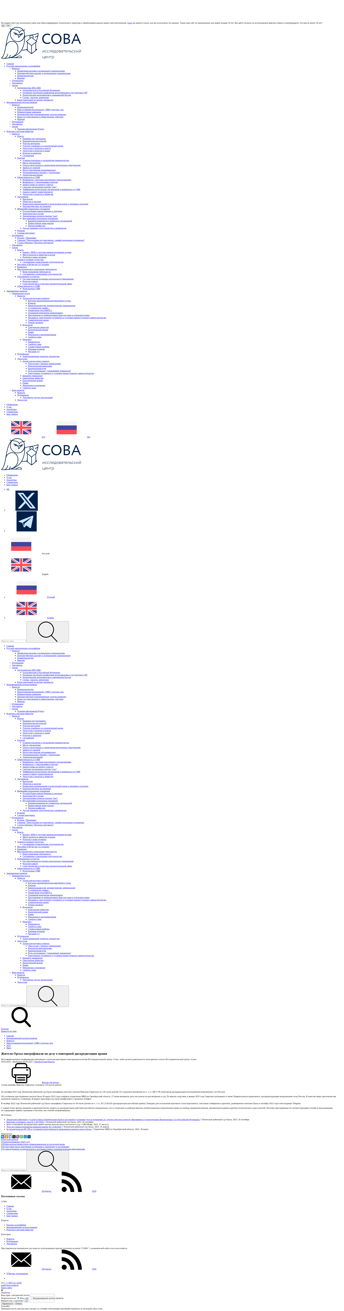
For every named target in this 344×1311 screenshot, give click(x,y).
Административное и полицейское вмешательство (46, 160)
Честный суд (34, 351)
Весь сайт (24, 1298)
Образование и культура (28, 276)
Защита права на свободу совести (38, 184)
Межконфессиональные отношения (33, 209)
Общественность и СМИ (28, 177)
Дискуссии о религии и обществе (38, 194)
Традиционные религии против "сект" (40, 216)
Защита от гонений (31, 168)
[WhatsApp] (21, 1136)
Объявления (12, 404)
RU (88, 437)
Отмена (18, 1304)
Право (31, 332)
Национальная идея (37, 368)
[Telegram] (10, 1136)
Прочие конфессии (36, 226)
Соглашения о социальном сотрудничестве (42, 274)
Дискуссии (22, 359)
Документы (17, 83)
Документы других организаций (38, 397)
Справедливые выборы (38, 347)
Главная (10, 1206)
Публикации (18, 80)
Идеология (28, 325)
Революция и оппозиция (34, 385)
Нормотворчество (25, 76)
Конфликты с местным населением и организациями (47, 180)
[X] (14, 1136)
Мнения (21, 78)
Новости (16, 68)
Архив (15, 85)
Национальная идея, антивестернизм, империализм (51, 305)
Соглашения (28, 155)
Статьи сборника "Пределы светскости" (35, 243)
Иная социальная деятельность (37, 272)
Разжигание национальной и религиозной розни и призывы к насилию (55, 204)
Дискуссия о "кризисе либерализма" (44, 363)
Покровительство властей (34, 141)
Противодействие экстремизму (37, 206)
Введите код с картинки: (12, 1301)
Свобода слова (34, 337)
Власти (20, 136)
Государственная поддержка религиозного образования (48, 279)
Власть (20, 250)
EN (43, 437)
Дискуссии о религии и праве (36, 151)
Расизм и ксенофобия (16, 1225)
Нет (8, 26)
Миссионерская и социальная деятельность (37, 269)
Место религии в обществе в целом (39, 255)
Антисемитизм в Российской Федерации (41, 90)
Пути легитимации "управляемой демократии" (49, 371)
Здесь (129, 23)
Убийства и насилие (32, 201)
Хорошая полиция (36, 349)
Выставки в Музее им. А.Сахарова (33, 264)
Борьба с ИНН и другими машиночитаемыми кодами (47, 252)
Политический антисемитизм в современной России (47, 95)
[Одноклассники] (6, 1136)
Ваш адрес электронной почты (15, 1295)
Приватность (34, 342)
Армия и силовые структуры (30, 259)
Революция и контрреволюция (42, 334)
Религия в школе (30, 281)
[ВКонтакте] (2, 1136)
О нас (9, 407)
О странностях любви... (39, 308)
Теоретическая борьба (33, 175)
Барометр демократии (33, 376)
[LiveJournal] (29, 1136)
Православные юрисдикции (41, 223)
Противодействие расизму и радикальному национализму (44, 73)
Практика (27, 339)
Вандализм (28, 199)
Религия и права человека (34, 257)
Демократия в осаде (21, 293)
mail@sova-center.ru (10, 1285)
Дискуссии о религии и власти (37, 148)
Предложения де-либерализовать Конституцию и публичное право (59, 315)
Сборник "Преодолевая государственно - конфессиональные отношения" (51, 240)
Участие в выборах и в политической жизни (43, 146)
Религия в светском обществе (19, 1230)
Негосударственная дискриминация (39, 170)
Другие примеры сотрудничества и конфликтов (44, 228)
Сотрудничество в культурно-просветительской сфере (47, 284)
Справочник (12, 412)
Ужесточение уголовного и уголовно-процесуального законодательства (61, 373)
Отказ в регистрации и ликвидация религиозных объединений (51, 165)
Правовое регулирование (34, 138)
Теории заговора (35, 322)
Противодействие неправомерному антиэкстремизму (41, 114)
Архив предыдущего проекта (36, 298)
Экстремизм (22, 197)
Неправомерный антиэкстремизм (21, 1227)
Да (3, 26)
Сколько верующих (26, 233)
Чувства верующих (31, 143)
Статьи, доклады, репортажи (36, 97)
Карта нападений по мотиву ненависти (35, 100)
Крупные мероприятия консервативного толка (49, 301)
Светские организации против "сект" (40, 187)
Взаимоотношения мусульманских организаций (50, 221)
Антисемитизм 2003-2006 (29, 88)
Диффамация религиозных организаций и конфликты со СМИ (51, 189)
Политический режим (38, 330)
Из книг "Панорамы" (27, 238)
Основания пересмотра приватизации (45, 313)
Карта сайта (6, 1288)
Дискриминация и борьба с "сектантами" (41, 172)
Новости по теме (9, 1031)
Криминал (22, 267)
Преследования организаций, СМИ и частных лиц (40, 109)
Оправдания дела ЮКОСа (40, 310)
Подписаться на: (8, 1298)
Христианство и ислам (33, 213)
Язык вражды (18, 390)
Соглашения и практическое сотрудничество (43, 262)
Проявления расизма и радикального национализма (41, 71)
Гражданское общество (38, 327)
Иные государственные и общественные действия (40, 117)
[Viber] (17, 1136)
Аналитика (11, 409)
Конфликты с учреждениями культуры (40, 182)
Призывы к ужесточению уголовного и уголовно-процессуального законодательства (67, 318)
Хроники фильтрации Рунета (30, 129)
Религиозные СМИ (31, 288)
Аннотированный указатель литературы (41, 356)
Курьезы (21, 230)
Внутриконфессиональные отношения (40, 218)
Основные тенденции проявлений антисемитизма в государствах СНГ (55, 93)
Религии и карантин (32, 153)
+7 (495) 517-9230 (13, 1283)
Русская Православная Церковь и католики (42, 211)
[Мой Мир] (25, 1136)
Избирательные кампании (29, 112)
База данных (12, 414)
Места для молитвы (32, 163)
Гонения (21, 158)
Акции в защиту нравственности (38, 192)
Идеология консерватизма (40, 366)
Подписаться (7, 1304)
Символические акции (38, 320)
